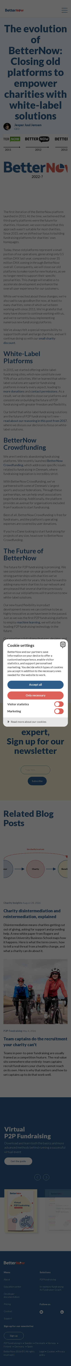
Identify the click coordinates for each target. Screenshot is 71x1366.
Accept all (35, 684)
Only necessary (35, 695)
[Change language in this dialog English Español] (62, 644)
